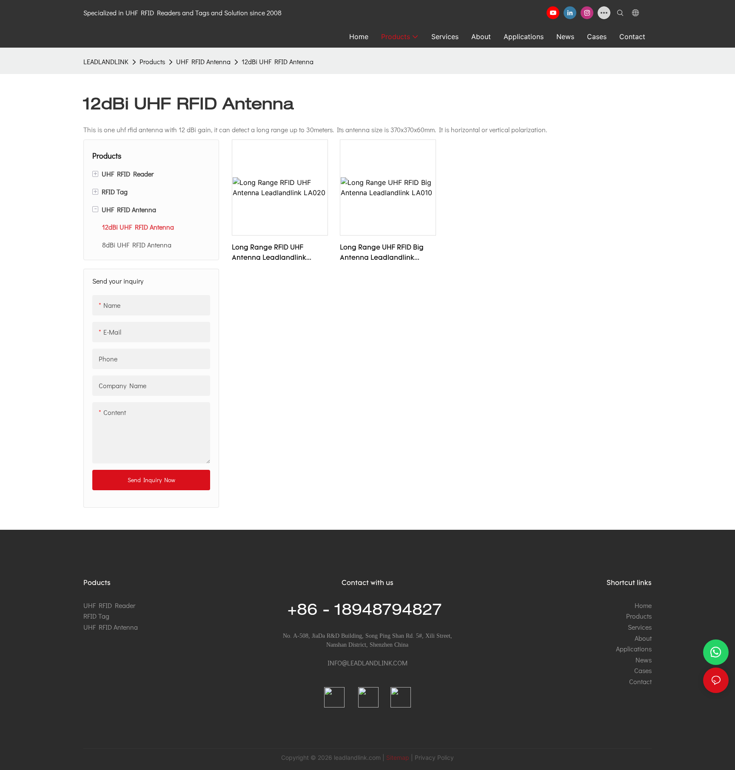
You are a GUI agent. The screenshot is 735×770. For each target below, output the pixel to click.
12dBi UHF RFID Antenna (277, 61)
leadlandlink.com (357, 757)
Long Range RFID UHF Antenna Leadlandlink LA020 (269, 253)
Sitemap (397, 757)
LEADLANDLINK (105, 61)
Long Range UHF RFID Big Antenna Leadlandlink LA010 (382, 253)
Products (152, 61)
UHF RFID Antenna (203, 61)
